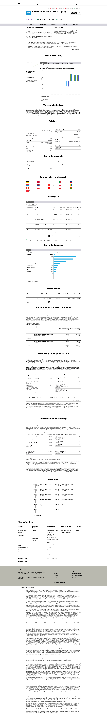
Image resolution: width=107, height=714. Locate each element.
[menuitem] (31, 4)
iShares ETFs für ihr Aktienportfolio (51, 553)
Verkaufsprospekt (60, 8)
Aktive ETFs (20, 553)
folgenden (66, 434)
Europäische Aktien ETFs (23, 547)
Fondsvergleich (21, 532)
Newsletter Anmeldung (66, 530)
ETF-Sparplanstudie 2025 (52, 539)
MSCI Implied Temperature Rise (39, 635)
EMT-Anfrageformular (77, 575)
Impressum (56, 580)
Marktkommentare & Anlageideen (51, 535)
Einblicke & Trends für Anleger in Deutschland (52, 550)
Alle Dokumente (37, 515)
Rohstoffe (20, 542)
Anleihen (20, 539)
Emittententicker (30, 207)
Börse (28, 293)
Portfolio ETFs (35, 538)
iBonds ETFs (35, 540)
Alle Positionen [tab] (30, 201)
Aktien (19, 537)
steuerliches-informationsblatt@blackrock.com (43, 47)
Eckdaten (53, 24)
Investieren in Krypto (51, 544)
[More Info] (62, 18)
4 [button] (54, 235)
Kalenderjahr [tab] (43, 63)
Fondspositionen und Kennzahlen (34, 239)
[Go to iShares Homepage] (22, 4)
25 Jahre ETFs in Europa (52, 537)
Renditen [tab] (42, 60)
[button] (85, 4)
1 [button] (49, 235)
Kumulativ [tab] (71, 63)
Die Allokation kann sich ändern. (32, 281)
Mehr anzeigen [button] (76, 400)
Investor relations (58, 577)
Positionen (64, 24)
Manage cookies (75, 580)
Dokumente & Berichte (66, 532)
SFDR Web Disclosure (69, 8)
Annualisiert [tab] (64, 63)
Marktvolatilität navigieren (52, 530)
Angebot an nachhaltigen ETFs (52, 559)
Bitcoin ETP (20, 549)
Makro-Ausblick (50, 532)
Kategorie (29, 254)
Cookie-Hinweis (75, 577)
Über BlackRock (57, 571)
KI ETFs (19, 551)
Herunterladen (78, 8)
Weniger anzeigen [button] (75, 49)
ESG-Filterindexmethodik (73, 634)
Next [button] (50, 302)
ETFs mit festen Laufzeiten (23, 555)
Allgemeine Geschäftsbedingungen (79, 571)
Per (27, 204)
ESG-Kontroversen (29, 635)
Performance (42, 24)
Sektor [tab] (28, 250)
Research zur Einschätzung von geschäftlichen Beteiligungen (58, 634)
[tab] (32, 66)
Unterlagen (75, 24)
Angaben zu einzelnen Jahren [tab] (53, 63)
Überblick (31, 24)
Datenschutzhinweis (76, 573)
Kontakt (77, 530)
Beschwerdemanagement (59, 582)
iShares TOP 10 (35, 532)
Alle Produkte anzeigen (22, 530)
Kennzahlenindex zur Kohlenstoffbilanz (40, 634)
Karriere (56, 575)
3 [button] (52, 235)
